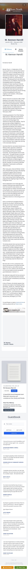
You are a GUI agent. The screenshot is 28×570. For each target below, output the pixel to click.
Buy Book (14, 390)
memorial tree (20, 302)
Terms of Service (18, 564)
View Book (6, 390)
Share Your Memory (8, 410)
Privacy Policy (10, 564)
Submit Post (14, 433)
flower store (19, 304)
